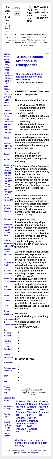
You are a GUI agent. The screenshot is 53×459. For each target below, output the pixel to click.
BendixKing (9, 165)
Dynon (7, 154)
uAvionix (7, 159)
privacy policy (33, 453)
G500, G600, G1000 (7, 64)
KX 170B (8, 181)
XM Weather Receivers (8, 333)
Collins (7, 300)
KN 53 (7, 184)
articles (45, 451)
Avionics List (7, 12)
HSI (5, 381)
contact (23, 453)
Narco (6, 295)
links (17, 453)
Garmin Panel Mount (7, 56)
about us (29, 451)
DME (6, 376)
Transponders (10, 368)
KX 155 (8, 176)
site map (37, 451)
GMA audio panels (7, 102)
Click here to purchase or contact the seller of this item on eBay (29, 77)
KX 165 (8, 178)
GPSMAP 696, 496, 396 (8, 124)
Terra (6, 306)
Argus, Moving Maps (7, 389)
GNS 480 (8, 81)
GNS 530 (8, 75)
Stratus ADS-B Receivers (8, 208)
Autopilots (8, 362)
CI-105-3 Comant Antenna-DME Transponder (29, 61)
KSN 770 (8, 167)
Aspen (6, 138)
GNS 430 (8, 78)
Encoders (8, 371)
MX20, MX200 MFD (7, 232)
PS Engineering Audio (9, 262)
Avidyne (7, 143)
